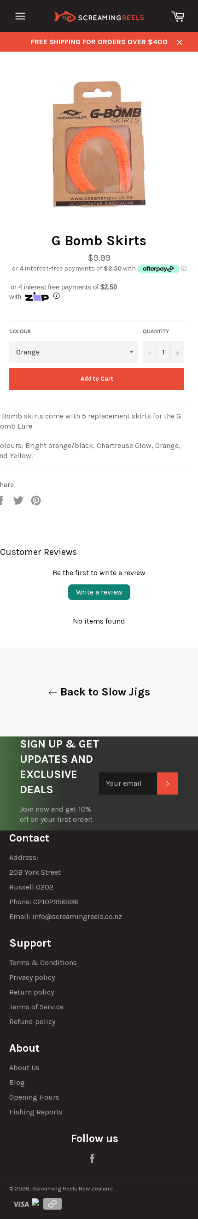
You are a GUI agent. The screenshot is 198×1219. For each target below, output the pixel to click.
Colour (20, 331)
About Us (24, 1067)
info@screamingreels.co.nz (77, 916)
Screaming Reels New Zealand (72, 1188)
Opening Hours (34, 1097)
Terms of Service (36, 1006)
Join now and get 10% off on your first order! (56, 814)
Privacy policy (32, 977)
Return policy (31, 992)
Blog (17, 1082)
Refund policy (32, 1021)
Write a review (99, 592)
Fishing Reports (36, 1111)
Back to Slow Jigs (104, 691)
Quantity (156, 331)
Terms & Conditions (43, 962)
